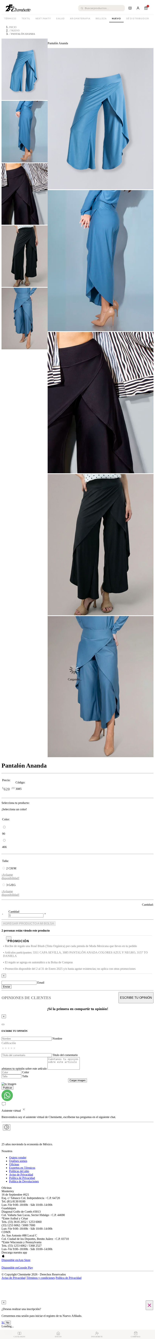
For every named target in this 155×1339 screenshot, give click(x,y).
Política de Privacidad (22, 1178)
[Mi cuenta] (138, 8)
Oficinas (14, 1164)
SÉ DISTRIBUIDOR (137, 18)
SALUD (60, 18)
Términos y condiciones (40, 1277)
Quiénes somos (18, 1161)
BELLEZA (101, 18)
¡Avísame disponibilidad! (10, 876)
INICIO (12, 27)
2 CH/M (11, 868)
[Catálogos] (130, 8)
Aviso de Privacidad (21, 1174)
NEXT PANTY (43, 18)
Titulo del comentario (65, 1055)
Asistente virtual (11, 1110)
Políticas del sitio (19, 1171)
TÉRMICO (10, 18)
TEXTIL (26, 18)
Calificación (9, 1043)
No (7, 1322)
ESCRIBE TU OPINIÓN (136, 997)
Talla (25, 1076)
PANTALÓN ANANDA (23, 34)
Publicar (7, 1087)
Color (25, 1072)
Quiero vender (17, 1157)
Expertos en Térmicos (22, 1167)
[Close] (3, 1024)
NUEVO (116, 18)
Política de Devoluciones (24, 1181)
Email (40, 982)
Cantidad (14, 911)
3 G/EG (11, 885)
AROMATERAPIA (80, 18)
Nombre (57, 1038)
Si (3, 1322)
